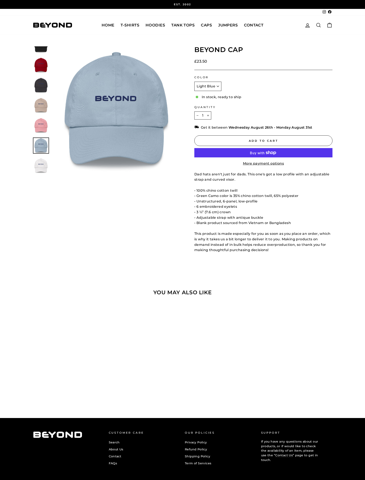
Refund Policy (196, 449)
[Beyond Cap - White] (88, 393)
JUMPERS (228, 25)
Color (201, 77)
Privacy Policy (196, 442)
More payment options (263, 163)
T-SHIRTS (130, 25)
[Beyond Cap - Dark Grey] (60, 393)
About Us (116, 449)
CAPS (206, 25)
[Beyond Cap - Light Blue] (82, 393)
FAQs (113, 463)
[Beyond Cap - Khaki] (65, 393)
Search (114, 442)
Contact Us (284, 455)
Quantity (205, 107)
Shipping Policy (197, 456)
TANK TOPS (183, 25)
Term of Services (198, 463)
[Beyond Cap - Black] (48, 393)
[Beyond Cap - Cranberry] (54, 393)
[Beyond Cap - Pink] (77, 393)
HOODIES (155, 25)
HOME (108, 25)
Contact (253, 25)
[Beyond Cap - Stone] (71, 393)
